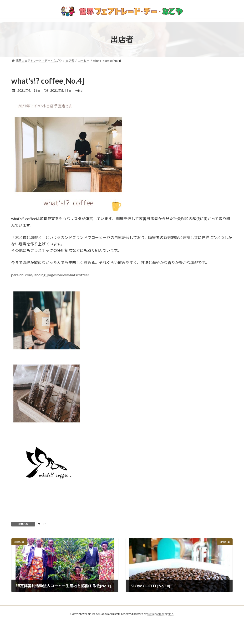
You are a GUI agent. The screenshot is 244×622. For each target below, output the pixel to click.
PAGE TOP (234, 598)
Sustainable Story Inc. (160, 614)
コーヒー (43, 524)
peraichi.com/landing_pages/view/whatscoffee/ (50, 275)
